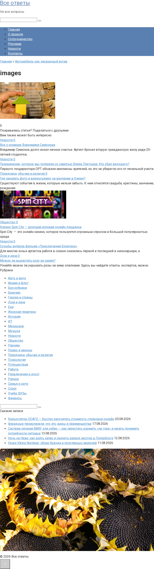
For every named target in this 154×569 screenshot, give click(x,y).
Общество (15, 340)
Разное (13, 379)
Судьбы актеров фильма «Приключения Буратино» (38, 246)
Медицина (16, 326)
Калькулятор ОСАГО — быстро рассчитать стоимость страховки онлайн (61, 419)
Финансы (15, 398)
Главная (14, 29)
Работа (13, 369)
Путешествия (18, 364)
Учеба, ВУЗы (17, 393)
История (14, 316)
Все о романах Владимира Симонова (27, 145)
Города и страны (20, 297)
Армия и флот (18, 283)
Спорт (12, 388)
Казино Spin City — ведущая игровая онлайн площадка (40, 227)
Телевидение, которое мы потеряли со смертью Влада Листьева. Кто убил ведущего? (64, 164)
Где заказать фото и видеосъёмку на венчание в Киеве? (42, 178)
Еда (10, 307)
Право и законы (20, 350)
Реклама (14, 44)
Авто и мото (17, 278)
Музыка (14, 331)
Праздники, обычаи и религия (30, 355)
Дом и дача (16, 302)
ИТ (10, 321)
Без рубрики (17, 288)
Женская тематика (22, 312)
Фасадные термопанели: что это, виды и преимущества (49, 424)
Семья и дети (18, 384)
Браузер (14, 292)
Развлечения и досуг (24, 374)
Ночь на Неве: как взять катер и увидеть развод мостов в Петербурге (60, 438)
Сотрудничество (20, 39)
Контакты (15, 53)
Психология (17, 360)
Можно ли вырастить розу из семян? (28, 261)
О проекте (15, 34)
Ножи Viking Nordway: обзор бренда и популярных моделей (52, 443)
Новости (14, 49)
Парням (14, 345)
